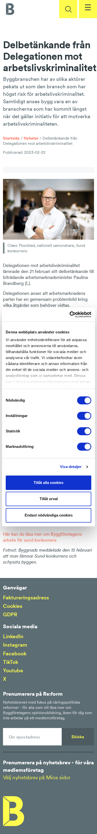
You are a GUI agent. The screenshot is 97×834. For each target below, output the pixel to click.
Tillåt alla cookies (48, 482)
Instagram (15, 644)
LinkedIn (13, 636)
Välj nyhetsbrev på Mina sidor (36, 777)
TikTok (10, 662)
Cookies (12, 606)
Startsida (11, 138)
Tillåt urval (49, 499)
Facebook (14, 653)
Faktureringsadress (26, 597)
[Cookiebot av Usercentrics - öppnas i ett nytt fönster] (69, 314)
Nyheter (31, 138)
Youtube (13, 670)
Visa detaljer (71, 467)
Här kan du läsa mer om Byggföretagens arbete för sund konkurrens (42, 537)
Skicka (77, 736)
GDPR (10, 614)
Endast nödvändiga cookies (49, 515)
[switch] (84, 416)
